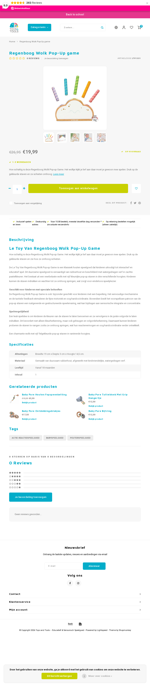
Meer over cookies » (100, 676)
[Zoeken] (102, 27)
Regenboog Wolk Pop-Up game (35, 41)
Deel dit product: (116, 203)
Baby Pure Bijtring (100, 411)
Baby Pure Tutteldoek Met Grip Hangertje (108, 396)
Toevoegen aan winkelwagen (78, 188)
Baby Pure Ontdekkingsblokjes (41, 411)
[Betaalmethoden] (70, 624)
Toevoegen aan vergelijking (28, 203)
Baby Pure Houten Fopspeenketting (44, 394)
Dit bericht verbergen (59, 676)
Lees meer (58, 174)
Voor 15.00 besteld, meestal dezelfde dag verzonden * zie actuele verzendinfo (74, 223)
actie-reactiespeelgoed (26, 437)
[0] (139, 27)
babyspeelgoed (54, 437)
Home (12, 41)
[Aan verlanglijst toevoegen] (136, 188)
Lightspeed (102, 630)
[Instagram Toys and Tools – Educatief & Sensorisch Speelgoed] (78, 583)
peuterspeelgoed (80, 437)
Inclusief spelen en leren (22, 223)
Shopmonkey (125, 630)
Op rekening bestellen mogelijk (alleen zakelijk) (118, 223)
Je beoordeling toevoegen (56, 58)
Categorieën (38, 27)
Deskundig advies (39, 223)
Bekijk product (29, 402)
